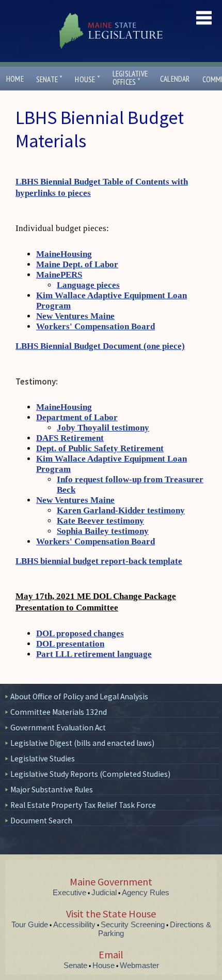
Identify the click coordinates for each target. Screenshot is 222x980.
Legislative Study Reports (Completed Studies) (90, 774)
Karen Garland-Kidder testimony (121, 510)
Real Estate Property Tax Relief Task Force (83, 805)
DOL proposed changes (80, 633)
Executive (69, 892)
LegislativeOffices (130, 78)
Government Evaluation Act (58, 727)
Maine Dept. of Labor (77, 264)
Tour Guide (29, 924)
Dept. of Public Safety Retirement (100, 448)
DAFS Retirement (70, 438)
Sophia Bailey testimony (103, 531)
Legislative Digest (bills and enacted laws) (82, 743)
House (87, 79)
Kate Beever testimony (100, 521)
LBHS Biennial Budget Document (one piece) (100, 346)
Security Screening (133, 924)
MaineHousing (64, 254)
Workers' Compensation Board (95, 326)
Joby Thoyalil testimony (103, 428)
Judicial (104, 892)
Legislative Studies (42, 758)
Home (15, 79)
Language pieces (88, 285)
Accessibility (74, 924)
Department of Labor (77, 417)
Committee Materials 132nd (58, 712)
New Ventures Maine (75, 316)
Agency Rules (145, 892)
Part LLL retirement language (94, 654)
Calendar (175, 79)
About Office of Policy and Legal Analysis (79, 696)
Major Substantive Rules (51, 789)
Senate (49, 79)
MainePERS (59, 275)
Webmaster (139, 965)
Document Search (41, 820)
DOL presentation (70, 644)
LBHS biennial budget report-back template (98, 561)
